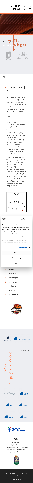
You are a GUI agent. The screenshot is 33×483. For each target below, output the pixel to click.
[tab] (6, 87)
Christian (12, 286)
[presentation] (6, 87)
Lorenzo (12, 274)
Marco (13, 294)
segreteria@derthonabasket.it (16, 452)
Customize (15, 258)
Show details (23, 247)
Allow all (16, 253)
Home (4, 45)
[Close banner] (30, 218)
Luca (11, 269)
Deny (16, 263)
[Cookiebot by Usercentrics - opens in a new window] (19, 219)
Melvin (13, 282)
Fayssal (12, 290)
